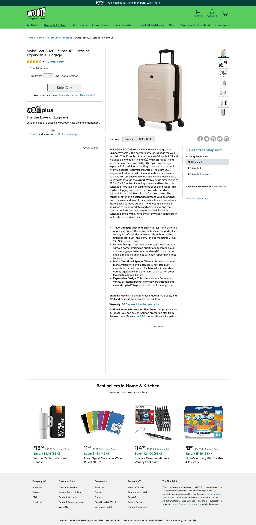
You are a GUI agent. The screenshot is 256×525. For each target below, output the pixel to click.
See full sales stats (197, 198)
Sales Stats (145, 139)
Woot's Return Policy (70, 492)
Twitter (98, 492)
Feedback (37, 502)
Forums (197, 15)
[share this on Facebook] (200, 139)
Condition (36, 68)
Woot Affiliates (136, 487)
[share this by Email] (226, 139)
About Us (37, 487)
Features (114, 139)
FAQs (143, 316)
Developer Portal (103, 507)
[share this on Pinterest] (213, 139)
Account (212, 15)
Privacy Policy (135, 502)
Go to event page (68, 134)
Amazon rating (56, 61)
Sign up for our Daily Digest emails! (77, 95)
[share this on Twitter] (207, 139)
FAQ (34, 497)
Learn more (153, 2)
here (122, 316)
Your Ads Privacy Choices (178, 520)
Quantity (36, 75)
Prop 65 (132, 497)
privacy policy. (195, 504)
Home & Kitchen (35, 37)
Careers (36, 492)
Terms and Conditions (139, 492)
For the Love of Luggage (59, 37)
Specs (129, 139)
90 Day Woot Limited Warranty (140, 304)
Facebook (100, 487)
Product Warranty (68, 497)
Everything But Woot (105, 502)
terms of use (177, 504)
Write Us (63, 507)
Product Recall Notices (71, 502)
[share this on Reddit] (220, 139)
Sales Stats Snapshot (204, 150)
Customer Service (68, 487)
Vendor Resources (137, 507)
